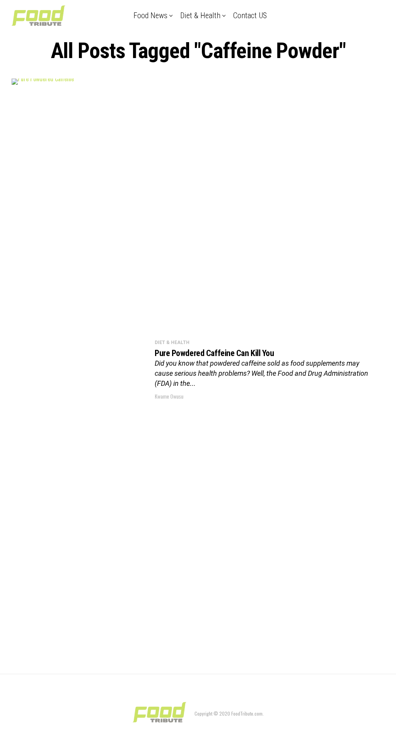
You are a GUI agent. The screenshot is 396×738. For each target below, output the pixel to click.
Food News (150, 15)
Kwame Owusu (169, 396)
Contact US (250, 15)
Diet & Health (200, 15)
